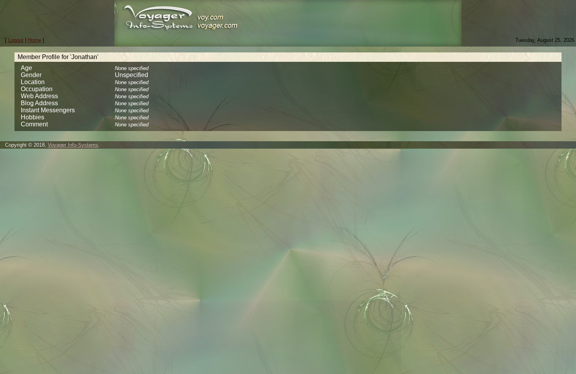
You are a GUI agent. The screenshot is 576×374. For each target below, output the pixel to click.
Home (34, 40)
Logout (16, 40)
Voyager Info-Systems (73, 145)
